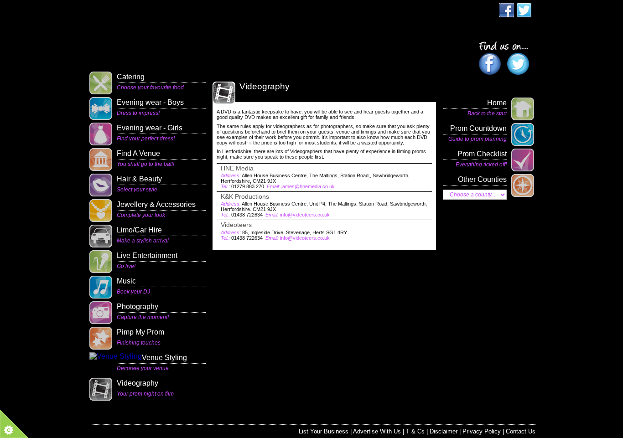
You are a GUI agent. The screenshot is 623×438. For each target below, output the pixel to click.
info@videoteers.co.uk (305, 214)
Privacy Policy (481, 431)
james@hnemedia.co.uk (308, 186)
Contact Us (520, 431)
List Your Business (323, 431)
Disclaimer (443, 431)
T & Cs (415, 431)
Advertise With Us (377, 431)
